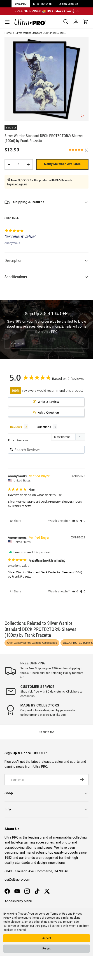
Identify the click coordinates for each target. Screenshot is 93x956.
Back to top (46, 732)
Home (8, 33)
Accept (46, 938)
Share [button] (17, 521)
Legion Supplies (68, 3)
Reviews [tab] (16, 427)
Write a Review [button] (48, 402)
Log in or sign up (17, 184)
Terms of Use (58, 913)
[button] (86, 22)
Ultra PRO (20, 3)
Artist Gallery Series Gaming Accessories (32, 642)
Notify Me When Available (62, 164)
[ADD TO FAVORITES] (82, 116)
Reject (46, 948)
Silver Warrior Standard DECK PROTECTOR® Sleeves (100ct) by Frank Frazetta (41, 33)
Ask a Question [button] (48, 412)
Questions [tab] (44, 427)
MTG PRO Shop (42, 3)
